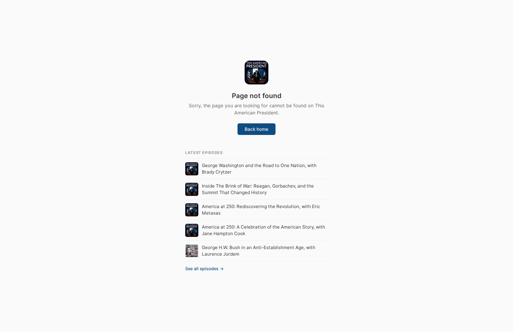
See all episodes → (204, 268)
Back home (256, 129)
